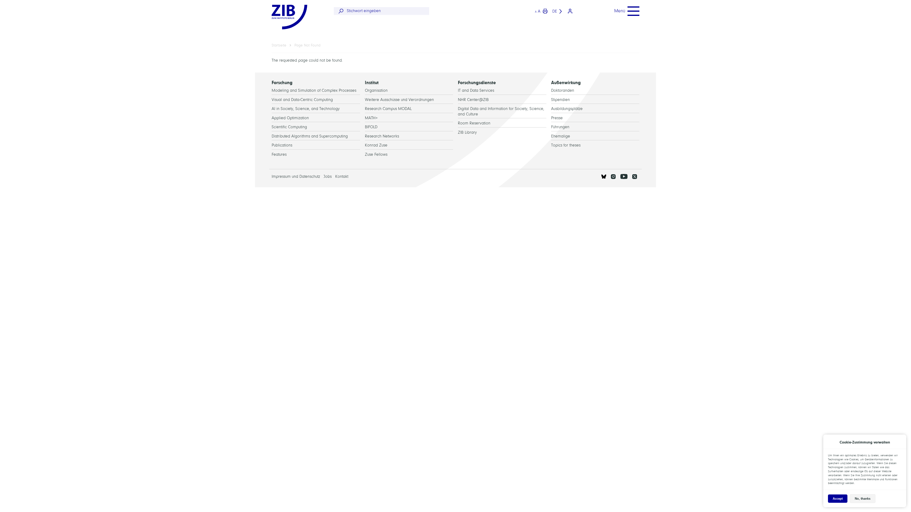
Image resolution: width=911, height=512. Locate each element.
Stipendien (560, 99)
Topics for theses (566, 145)
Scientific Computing (289, 127)
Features (279, 154)
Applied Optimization (290, 118)
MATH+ (371, 118)
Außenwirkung (566, 82)
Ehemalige (560, 136)
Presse (557, 118)
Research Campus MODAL (388, 108)
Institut (372, 82)
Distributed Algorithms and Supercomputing (310, 136)
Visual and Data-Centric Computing (302, 99)
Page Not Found (307, 45)
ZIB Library (467, 132)
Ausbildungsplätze (567, 108)
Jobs (328, 176)
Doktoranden (562, 90)
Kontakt (341, 176)
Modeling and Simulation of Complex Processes (314, 90)
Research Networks (382, 136)
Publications (282, 145)
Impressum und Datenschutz (296, 176)
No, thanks (862, 498)
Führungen (560, 127)
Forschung (282, 82)
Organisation (376, 90)
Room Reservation (474, 123)
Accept (838, 498)
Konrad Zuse (376, 145)
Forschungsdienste (477, 82)
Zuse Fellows (376, 154)
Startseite (279, 45)
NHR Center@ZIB (473, 99)
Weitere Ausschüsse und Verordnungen (399, 99)
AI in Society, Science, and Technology (306, 108)
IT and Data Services (476, 90)
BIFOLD (371, 127)
